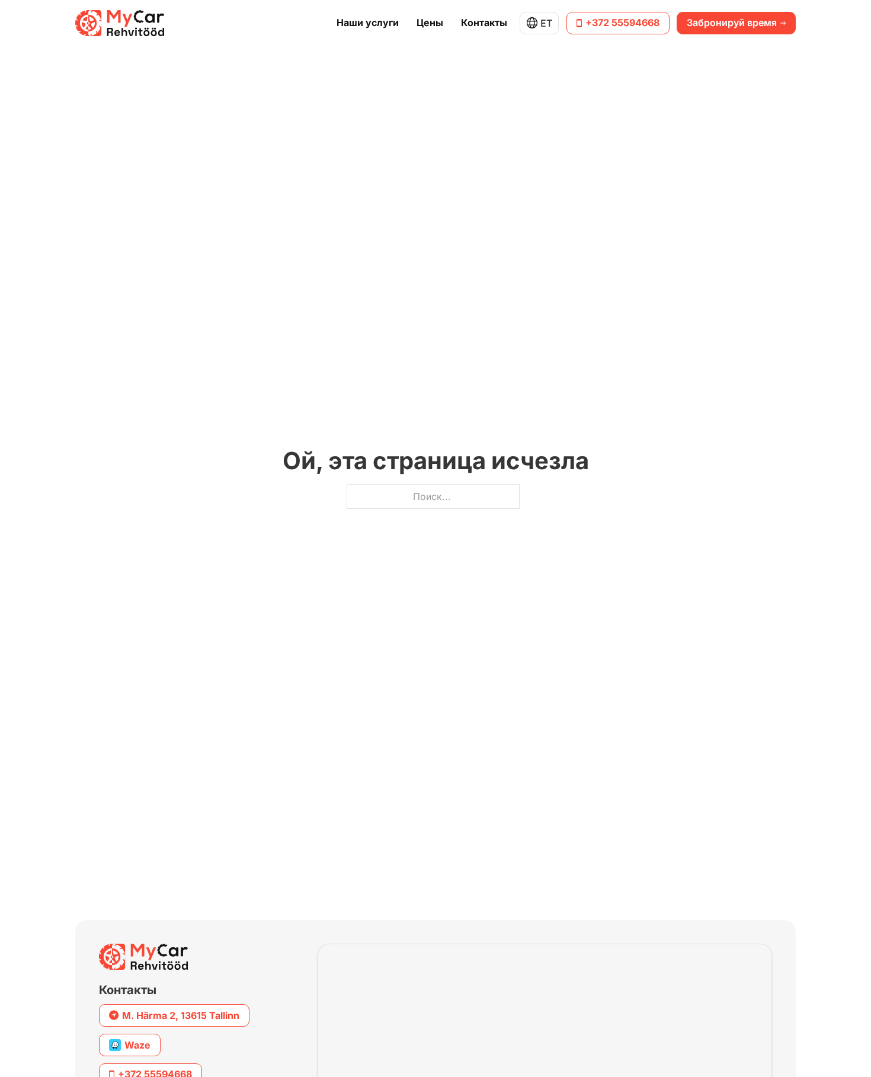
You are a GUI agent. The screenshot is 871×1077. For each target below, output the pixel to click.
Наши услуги (368, 22)
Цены (430, 22)
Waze (137, 1045)
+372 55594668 (622, 22)
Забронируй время (732, 22)
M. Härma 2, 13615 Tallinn (180, 1015)
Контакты (484, 22)
